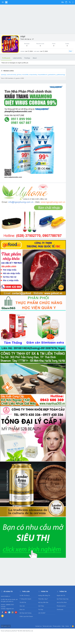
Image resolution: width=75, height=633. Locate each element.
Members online (8, 70)
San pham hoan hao (62, 599)
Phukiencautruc (61, 606)
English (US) (6, 626)
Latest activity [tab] (17, 58)
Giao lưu (22, 609)
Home (67, 626)
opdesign (3, 74)
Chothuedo (60, 609)
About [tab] (35, 58)
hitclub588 (25, 74)
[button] (3, 2)
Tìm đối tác (23, 602)
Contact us (38, 626)
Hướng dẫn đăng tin (44, 595)
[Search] (70, 2)
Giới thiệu (41, 606)
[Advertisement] (37, 20)
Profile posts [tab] (6, 58)
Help (63, 626)
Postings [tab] (27, 58)
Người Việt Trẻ (61, 595)
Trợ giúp (40, 609)
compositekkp (33, 74)
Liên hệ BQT (41, 613)
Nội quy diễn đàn (43, 602)
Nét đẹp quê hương (25, 613)
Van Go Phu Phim (62, 602)
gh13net (19, 74)
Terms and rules (47, 626)
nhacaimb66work (42, 74)
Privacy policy (57, 626)
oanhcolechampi (11, 74)
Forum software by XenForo (17, 631)
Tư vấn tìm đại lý (24, 595)
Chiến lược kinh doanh (26, 616)
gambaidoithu (52, 74)
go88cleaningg (61, 74)
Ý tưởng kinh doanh (25, 599)
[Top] (70, 626)
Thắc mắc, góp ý (43, 599)
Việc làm (22, 606)
